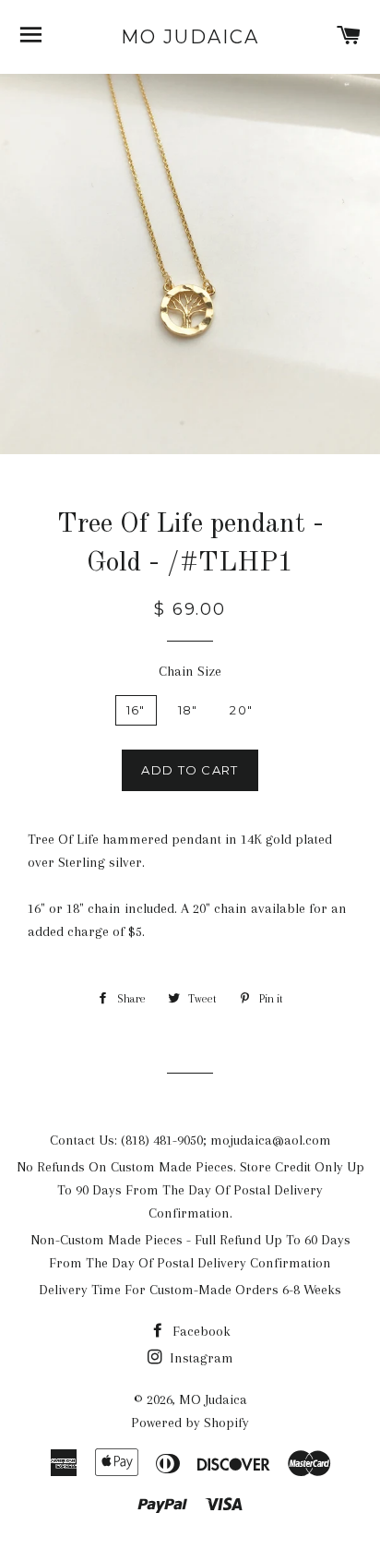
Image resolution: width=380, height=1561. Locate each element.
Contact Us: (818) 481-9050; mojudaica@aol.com (190, 1140)
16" (136, 709)
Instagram (199, 1358)
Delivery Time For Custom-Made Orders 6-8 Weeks (190, 1289)
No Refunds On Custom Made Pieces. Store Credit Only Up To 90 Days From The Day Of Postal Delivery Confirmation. (190, 1190)
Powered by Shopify (190, 1422)
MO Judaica (190, 37)
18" (188, 709)
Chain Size (190, 671)
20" (241, 709)
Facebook (200, 1331)
